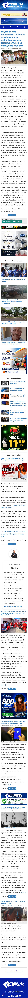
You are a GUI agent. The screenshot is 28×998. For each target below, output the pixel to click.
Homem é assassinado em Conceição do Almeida (17, 389)
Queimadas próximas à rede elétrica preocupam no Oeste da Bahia (13, 808)
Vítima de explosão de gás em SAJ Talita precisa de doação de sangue (12, 459)
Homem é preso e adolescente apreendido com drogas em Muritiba (18, 420)
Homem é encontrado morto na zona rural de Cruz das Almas (18, 412)
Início (6, 991)
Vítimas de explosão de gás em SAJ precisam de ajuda (17, 396)
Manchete (12, 462)
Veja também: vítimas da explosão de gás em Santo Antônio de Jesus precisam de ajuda (13, 534)
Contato (21, 991)
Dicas (11, 810)
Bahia (11, 48)
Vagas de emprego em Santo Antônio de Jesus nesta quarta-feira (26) (13, 722)
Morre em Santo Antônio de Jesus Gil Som (17, 382)
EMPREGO (12, 725)
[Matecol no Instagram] (14, 227)
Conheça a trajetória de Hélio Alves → (14, 606)
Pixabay (14, 827)
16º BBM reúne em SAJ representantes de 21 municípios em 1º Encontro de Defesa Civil (13, 613)
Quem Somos (11, 991)
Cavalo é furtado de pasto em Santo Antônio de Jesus (13, 902)
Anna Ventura (7, 827)
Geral (11, 905)
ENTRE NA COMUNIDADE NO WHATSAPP (12, 221)
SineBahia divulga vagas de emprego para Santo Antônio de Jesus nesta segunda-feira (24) (18, 404)
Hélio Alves (17, 991)
